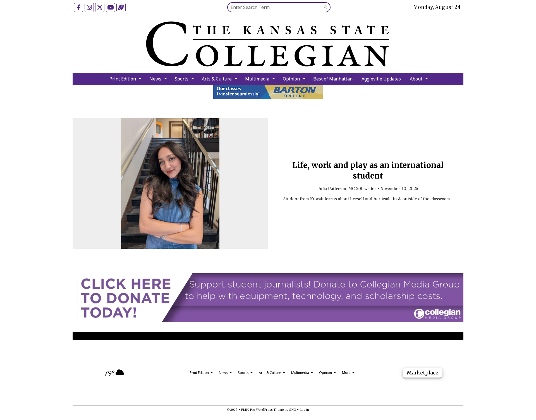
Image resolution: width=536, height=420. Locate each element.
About (416, 79)
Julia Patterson (332, 188)
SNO (292, 410)
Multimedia (257, 79)
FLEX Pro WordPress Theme (262, 410)
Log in (304, 410)
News (155, 79)
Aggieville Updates (381, 79)
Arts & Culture (217, 79)
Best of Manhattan (333, 79)
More (346, 372)
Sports (181, 79)
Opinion (291, 79)
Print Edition (122, 79)
